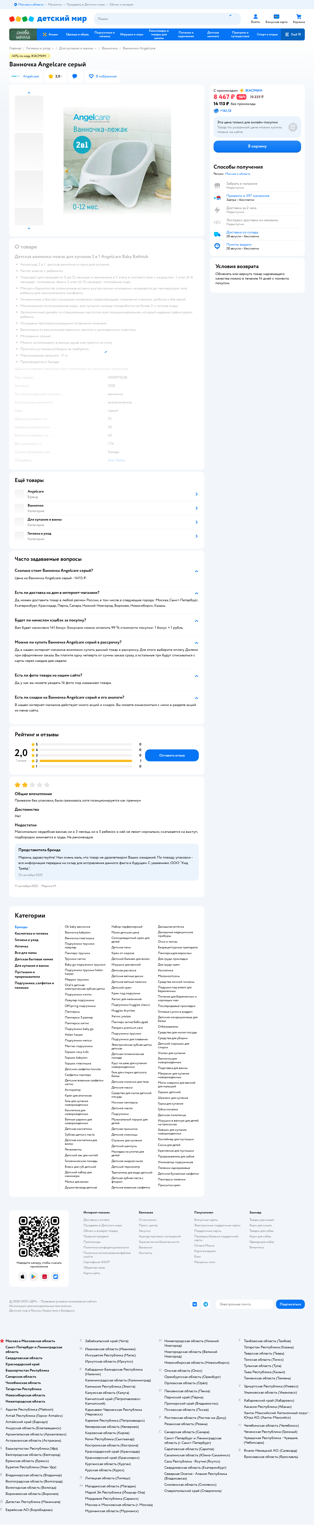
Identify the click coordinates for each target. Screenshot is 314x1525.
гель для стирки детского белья (129, 1074)
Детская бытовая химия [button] (34, 959)
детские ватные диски (127, 976)
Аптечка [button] (21, 946)
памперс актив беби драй (129, 1022)
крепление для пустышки (176, 1151)
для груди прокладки (173, 959)
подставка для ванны (173, 1068)
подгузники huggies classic (130, 1005)
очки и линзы (167, 942)
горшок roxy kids (77, 1052)
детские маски (122, 1087)
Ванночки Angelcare (139, 48)
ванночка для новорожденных (169, 1060)
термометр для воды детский (131, 1172)
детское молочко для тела (129, 1082)
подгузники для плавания (129, 1039)
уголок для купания (171, 1053)
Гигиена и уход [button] (26, 940)
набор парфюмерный (127, 927)
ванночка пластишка (79, 938)
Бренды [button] (21, 927)
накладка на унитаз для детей (127, 1153)
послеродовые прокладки (176, 1006)
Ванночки (110, 48)
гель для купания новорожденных (76, 1103)
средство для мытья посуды (177, 1032)
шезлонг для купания (173, 1098)
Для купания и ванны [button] (32, 965)
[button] (293, 34)
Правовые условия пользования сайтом (69, 1301)
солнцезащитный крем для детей (130, 940)
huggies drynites (123, 1010)
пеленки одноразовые (174, 1168)
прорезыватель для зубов (176, 1156)
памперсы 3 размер (79, 1017)
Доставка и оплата (96, 1220)
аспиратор (73, 1090)
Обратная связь (94, 1268)
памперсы (72, 1012)
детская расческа (123, 970)
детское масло (122, 1108)
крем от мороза (122, 953)
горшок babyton (76, 1058)
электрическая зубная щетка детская (131, 1046)
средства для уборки (173, 1038)
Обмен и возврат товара (100, 1231)
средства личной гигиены (176, 982)
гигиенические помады (81, 1161)
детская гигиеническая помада (127, 1056)
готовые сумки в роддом (175, 1012)
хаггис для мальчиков (126, 999)
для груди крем (169, 965)
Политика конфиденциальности (106, 1247)
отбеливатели (168, 1027)
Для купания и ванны (76, 48)
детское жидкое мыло (127, 1161)
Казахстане (50, 1310)
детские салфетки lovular (83, 1069)
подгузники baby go (79, 1029)
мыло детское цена (125, 932)
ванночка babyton (78, 932)
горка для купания (170, 1103)
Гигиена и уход (38, 48)
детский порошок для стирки (173, 1045)
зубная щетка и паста (79, 1135)
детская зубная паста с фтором (127, 1180)
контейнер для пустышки (176, 1139)
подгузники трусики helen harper (84, 972)
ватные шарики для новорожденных (78, 1121)
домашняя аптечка (171, 927)
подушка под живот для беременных (174, 989)
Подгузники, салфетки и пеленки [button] (34, 985)
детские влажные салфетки (130, 1187)
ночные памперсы (124, 1102)
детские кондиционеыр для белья (177, 1019)
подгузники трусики (126, 1033)
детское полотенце (172, 1115)
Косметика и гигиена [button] (31, 933)
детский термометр (125, 1167)
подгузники (120, 1114)
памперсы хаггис (77, 1023)
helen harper (74, 1035)
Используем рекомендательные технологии (40, 1306)
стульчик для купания (126, 1140)
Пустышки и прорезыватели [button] (27, 974)
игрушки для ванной (126, 965)
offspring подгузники (80, 1006)
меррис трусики (77, 979)
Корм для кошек (260, 1225)
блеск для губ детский (80, 1167)
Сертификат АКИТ (96, 1262)
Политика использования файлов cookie (107, 1255)
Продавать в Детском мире (102, 1225)
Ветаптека (256, 1247)
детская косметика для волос (81, 1142)
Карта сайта (91, 1273)
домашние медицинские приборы (175, 934)
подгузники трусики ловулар (79, 945)
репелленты (73, 1149)
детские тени (121, 947)
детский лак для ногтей (81, 1155)
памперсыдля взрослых (175, 953)
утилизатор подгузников (175, 1162)
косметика (165, 970)
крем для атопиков (78, 1095)
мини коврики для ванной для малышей (176, 1084)
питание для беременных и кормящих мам (177, 998)
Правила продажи (96, 1236)
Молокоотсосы (169, 976)
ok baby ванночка (77, 927)
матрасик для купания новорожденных (173, 1075)
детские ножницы (124, 1135)
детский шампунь (124, 1146)
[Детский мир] (48, 19)
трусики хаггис (75, 959)
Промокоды (92, 1242)
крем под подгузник (125, 993)
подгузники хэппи (78, 994)
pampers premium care (127, 1028)
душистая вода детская (81, 1187)
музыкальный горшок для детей (129, 1121)
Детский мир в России (25, 1310)
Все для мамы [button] (26, 952)
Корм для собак (260, 1236)
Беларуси (68, 1310)
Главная (15, 48)
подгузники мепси (78, 1040)
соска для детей (169, 1145)
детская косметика (78, 1129)
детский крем (121, 987)
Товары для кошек (261, 1220)
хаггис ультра (121, 1016)
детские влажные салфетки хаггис (84, 1082)
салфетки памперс (78, 1075)
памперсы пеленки (172, 1179)
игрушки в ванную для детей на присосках (178, 1122)
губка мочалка (168, 1109)
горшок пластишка (78, 1063)
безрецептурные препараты (178, 947)
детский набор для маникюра (78, 1174)
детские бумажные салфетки (178, 1174)
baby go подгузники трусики (85, 965)
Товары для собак (261, 1231)
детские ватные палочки (128, 982)
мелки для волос (77, 1182)
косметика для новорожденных (76, 1112)
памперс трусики (77, 953)
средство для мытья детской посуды (131, 1095)
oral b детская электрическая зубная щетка (85, 987)
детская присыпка (124, 1129)
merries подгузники (79, 1046)
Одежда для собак (261, 1242)
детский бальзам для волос (130, 959)
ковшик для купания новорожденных (172, 1131)
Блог (197, 1257)
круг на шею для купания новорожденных (129, 1065)
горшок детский (169, 1092)
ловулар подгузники (79, 1000)
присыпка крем (169, 1185)
